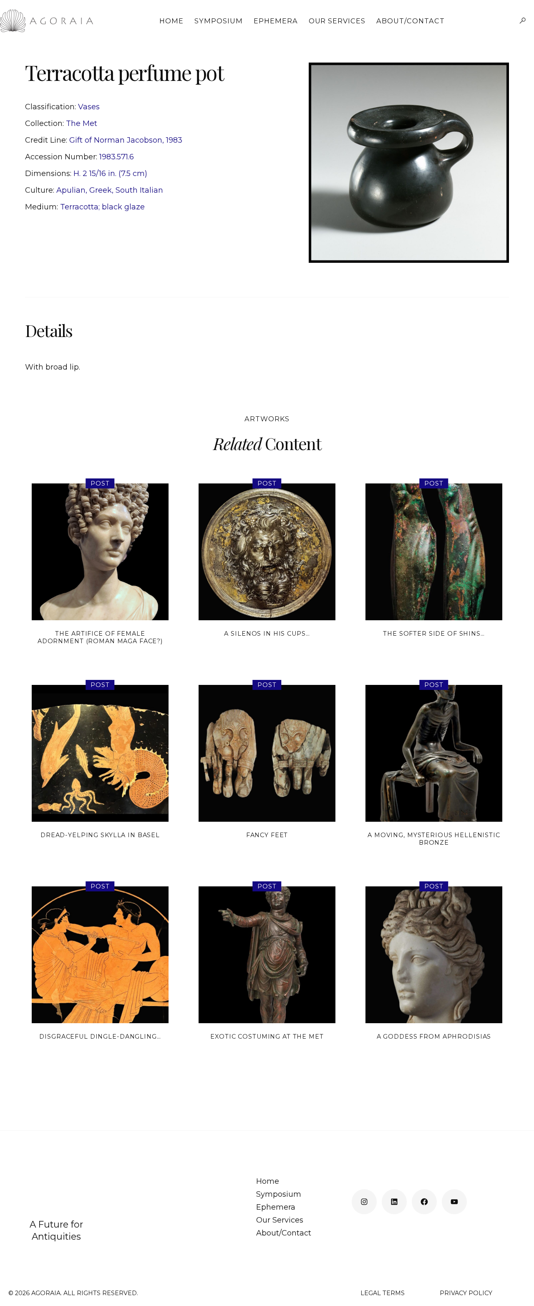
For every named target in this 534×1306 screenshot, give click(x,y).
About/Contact (410, 21)
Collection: (45, 123)
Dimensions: (49, 173)
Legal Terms (382, 1293)
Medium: (42, 206)
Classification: (51, 106)
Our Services (337, 21)
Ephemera (276, 21)
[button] (522, 20)
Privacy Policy (466, 1293)
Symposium (218, 21)
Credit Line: (47, 140)
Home (171, 21)
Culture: (40, 190)
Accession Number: (62, 156)
